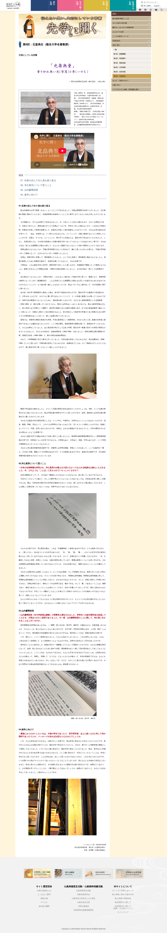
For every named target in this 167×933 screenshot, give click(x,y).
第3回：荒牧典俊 (120, 63)
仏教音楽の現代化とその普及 (83, 898)
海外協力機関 (44, 906)
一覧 (115, 49)
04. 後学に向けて (29, 194)
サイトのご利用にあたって (123, 891)
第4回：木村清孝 (120, 67)
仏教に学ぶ (116, 85)
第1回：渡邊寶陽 (120, 54)
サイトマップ (122, 912)
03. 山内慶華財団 (29, 189)
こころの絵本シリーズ (120, 36)
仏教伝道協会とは (44, 891)
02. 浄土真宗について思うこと (36, 185)
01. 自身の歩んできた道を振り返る (38, 180)
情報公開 (44, 898)
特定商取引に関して (123, 902)
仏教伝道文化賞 (83, 902)
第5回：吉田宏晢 (120, 71)
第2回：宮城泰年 (120, 58)
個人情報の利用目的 (123, 898)
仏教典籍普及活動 (83, 891)
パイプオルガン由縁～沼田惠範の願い (126, 89)
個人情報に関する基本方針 (123, 894)
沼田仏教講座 (83, 906)
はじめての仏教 (118, 32)
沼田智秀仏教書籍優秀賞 (83, 910)
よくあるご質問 (44, 894)
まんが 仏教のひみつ (120, 80)
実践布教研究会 (83, 894)
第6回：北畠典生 (120, 76)
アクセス (44, 902)
